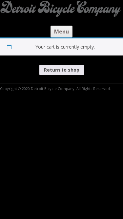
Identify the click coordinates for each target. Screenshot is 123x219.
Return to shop (61, 70)
